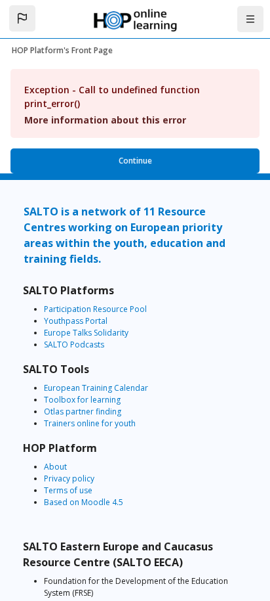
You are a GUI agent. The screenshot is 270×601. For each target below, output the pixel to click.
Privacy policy (69, 478)
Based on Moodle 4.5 (83, 502)
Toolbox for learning (82, 399)
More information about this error (105, 120)
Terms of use (68, 490)
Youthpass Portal (75, 320)
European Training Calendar (96, 387)
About (55, 466)
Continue (135, 160)
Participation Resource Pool (95, 309)
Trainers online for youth (90, 423)
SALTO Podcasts (74, 344)
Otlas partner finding (82, 411)
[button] (22, 18)
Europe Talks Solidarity (86, 332)
